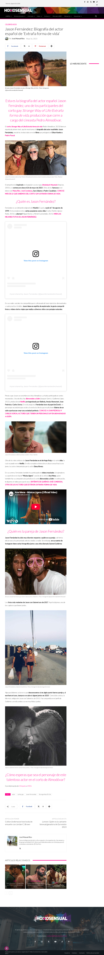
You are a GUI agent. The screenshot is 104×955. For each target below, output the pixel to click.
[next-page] (10, 893)
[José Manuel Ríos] (7, 38)
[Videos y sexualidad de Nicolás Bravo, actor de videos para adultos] (36, 877)
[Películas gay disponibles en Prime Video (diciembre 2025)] (56, 877)
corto (9, 126)
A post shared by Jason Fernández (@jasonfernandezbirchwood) (36, 294)
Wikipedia (23, 786)
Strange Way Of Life (45, 794)
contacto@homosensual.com (57, 936)
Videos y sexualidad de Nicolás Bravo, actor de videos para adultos (36, 884)
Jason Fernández (31, 794)
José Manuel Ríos (18, 38)
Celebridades (11, 24)
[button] (95, 16)
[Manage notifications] (7, 948)
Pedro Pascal (10, 135)
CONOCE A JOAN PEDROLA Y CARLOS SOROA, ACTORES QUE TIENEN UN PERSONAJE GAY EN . (35, 414)
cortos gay (21, 794)
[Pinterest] (96, 5)
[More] (51, 46)
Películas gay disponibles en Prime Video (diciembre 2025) (56, 886)
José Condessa (26, 191)
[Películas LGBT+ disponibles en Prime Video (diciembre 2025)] (15, 877)
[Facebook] (84, 2)
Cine (14, 881)
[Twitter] (90, 2)
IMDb (30, 786)
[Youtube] (93, 2)
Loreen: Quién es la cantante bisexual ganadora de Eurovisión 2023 (53, 824)
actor (13, 794)
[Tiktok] (62, 941)
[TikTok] (96, 2)
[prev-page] (6, 893)
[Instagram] (87, 2)
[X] (20, 848)
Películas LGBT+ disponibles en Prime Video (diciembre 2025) (15, 884)
